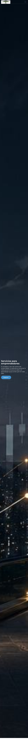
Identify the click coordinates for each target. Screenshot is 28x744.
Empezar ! (6, 377)
